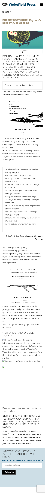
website (29, 434)
